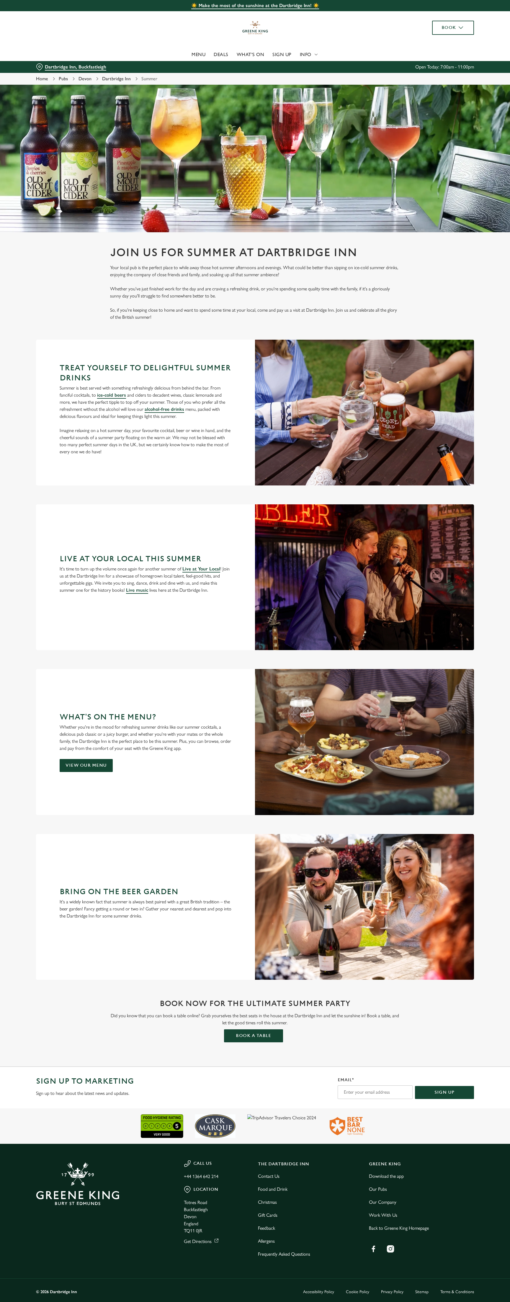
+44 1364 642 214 (201, 1176)
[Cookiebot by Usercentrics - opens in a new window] (50, 54)
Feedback (266, 1228)
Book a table (253, 1035)
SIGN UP (444, 1092)
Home (42, 78)
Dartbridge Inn (116, 78)
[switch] (181, 54)
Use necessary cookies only (449, 34)
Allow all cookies (448, 15)
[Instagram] (390, 1248)
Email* (346, 1079)
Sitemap (422, 1291)
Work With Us (383, 1215)
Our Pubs (378, 1189)
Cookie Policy (357, 1291)
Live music (137, 590)
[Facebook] (373, 1248)
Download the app (386, 1176)
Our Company (382, 1202)
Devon (85, 78)
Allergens (266, 1241)
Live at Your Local (201, 569)
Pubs (63, 78)
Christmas (267, 1202)
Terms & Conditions (457, 1291)
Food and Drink (272, 1189)
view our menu (86, 765)
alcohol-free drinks (164, 409)
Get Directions (198, 1241)
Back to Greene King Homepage (399, 1228)
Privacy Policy (392, 1291)
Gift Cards (267, 1215)
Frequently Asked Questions (284, 1254)
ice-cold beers (111, 395)
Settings (314, 54)
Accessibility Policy (318, 1291)
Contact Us (268, 1176)
